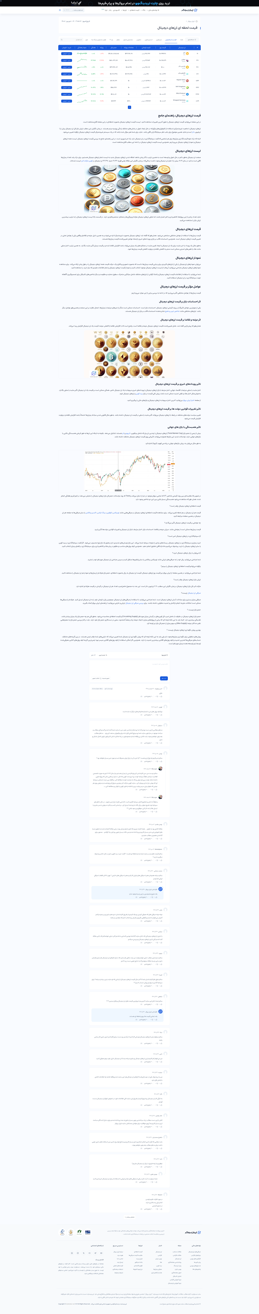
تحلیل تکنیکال (177, 1276)
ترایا (106, 10)
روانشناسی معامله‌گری (174, 1262)
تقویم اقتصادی (138, 1266)
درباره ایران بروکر (118, 1252)
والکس (88, 512)
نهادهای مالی (152, 10)
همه (181, 40)
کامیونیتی (116, 10)
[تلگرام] (95, 1253)
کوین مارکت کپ (86, 160)
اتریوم (128, 433)
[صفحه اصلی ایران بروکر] (189, 10)
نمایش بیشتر (130, 1217)
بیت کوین (139, 393)
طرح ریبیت (139, 1259)
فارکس (160, 1255)
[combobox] (76, 10)
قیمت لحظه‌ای (134, 10)
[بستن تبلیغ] (1, 1)
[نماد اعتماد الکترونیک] (62, 1232)
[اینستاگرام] (77, 1253)
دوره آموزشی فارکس (175, 1279)
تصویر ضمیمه (105, 678)
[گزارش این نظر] (141, 696)
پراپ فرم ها (197, 1262)
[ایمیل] (101, 1253)
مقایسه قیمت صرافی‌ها (135, 1255)
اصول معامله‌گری (176, 1273)
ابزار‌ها (125, 10)
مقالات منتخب (177, 1252)
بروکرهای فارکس (196, 1255)
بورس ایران (178, 1269)
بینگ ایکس (101, 512)
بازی (86, 40)
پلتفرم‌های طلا (197, 1269)
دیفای (118, 40)
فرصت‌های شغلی (118, 1266)
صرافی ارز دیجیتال (194, 593)
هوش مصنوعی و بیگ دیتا (98, 40)
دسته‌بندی (191, 39)
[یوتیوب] (89, 1253)
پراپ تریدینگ (177, 1266)
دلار (193, 132)
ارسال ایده (120, 1262)
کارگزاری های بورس (195, 1259)
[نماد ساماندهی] (71, 1232)
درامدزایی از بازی (128, 40)
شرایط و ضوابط (119, 1273)
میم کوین (159, 40)
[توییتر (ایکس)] (83, 1253)
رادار (110, 10)
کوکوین (109, 512)
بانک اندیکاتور (138, 1262)
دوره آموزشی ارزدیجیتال (174, 1283)
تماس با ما (120, 1259)
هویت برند (120, 1255)
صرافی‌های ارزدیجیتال (194, 1252)
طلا (161, 1262)
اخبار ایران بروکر (188, 400)
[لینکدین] (72, 1253)
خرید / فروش (66, 53)
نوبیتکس (116, 512)
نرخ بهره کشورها (137, 1269)
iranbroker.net (70, 1304)
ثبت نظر (164, 678)
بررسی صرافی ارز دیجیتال (135, 603)
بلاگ (143, 10)
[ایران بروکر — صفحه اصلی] (193, 1232)
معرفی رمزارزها (157, 1269)
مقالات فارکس (177, 1255)
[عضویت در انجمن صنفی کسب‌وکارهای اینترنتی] (88, 1232)
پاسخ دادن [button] (147, 696)
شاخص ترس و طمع (172, 311)
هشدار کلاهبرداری (156, 1273)
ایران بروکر (191, 21)
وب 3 (111, 40)
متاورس (138, 40)
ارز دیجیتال (178, 1259)
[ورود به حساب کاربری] (60, 10)
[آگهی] (129, 3)
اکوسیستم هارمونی (171, 40)
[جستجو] (64, 10)
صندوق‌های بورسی (195, 1266)
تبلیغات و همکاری (118, 1269)
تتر (123, 433)
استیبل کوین (148, 40)
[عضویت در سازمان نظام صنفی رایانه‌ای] (79, 1232)
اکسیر (94, 512)
